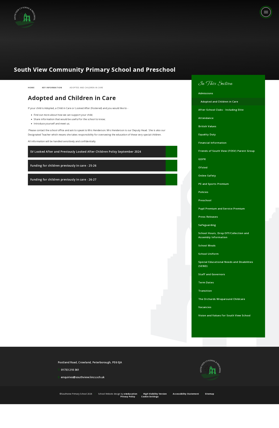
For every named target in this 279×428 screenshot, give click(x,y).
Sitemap (209, 393)
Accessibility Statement (186, 393)
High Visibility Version (155, 393)
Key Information (52, 87)
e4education (130, 393)
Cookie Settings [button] (150, 396)
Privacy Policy (127, 396)
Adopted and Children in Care (86, 87)
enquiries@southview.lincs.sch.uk (81, 377)
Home (31, 87)
